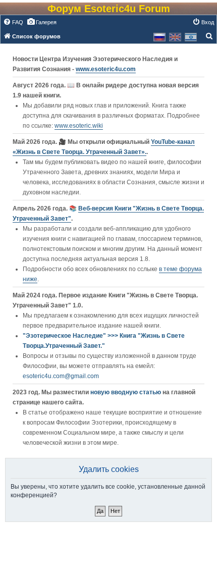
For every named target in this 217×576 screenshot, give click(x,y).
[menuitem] (13, 22)
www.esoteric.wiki (79, 125)
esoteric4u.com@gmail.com (61, 376)
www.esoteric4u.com (106, 69)
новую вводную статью (126, 392)
